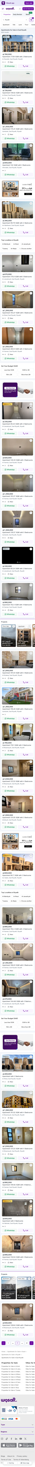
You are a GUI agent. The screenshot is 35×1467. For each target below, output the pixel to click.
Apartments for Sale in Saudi (16, 1351)
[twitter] (25, 1439)
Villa (14, 25)
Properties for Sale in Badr (10, 1385)
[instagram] (2, 1439)
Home (3, 1351)
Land (20, 25)
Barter (29, 14)
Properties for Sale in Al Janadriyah (11, 1369)
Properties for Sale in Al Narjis (11, 1377)
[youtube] (21, 1439)
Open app (29, 3)
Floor (26, 25)
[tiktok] (7, 1439)
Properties (7, 14)
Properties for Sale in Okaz (10, 1387)
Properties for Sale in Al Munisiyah (11, 1374)
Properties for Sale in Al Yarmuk (11, 1382)
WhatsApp (11, 66)
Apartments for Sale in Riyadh (11, 1354)
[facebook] (11, 1439)
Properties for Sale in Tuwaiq (11, 1390)
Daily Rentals (17, 14)
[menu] (3, 8)
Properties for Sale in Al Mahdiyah (11, 1371)
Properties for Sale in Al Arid (11, 1366)
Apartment (6, 25)
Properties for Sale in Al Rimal (11, 1379)
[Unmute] (31, 407)
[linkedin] (16, 1439)
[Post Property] (20, 8)
